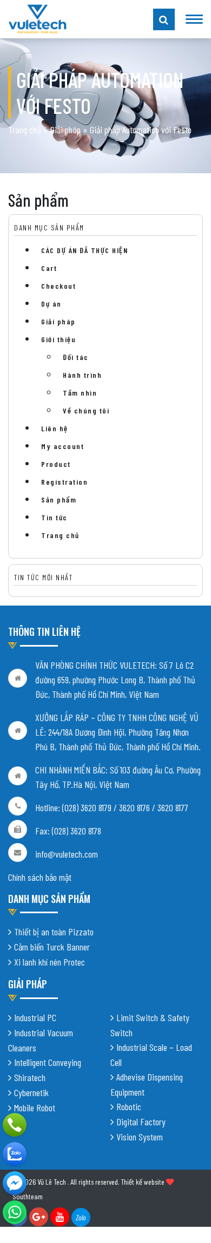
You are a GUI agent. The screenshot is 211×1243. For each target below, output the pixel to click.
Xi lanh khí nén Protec (49, 962)
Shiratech (29, 1077)
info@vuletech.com (66, 854)
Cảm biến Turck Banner (52, 947)
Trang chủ (24, 129)
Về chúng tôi (86, 410)
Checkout (58, 285)
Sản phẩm (58, 499)
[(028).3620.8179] (15, 1125)
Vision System (139, 1137)
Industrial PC (35, 1017)
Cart (49, 268)
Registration (64, 481)
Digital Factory (141, 1121)
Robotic (128, 1106)
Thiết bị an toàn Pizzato (54, 932)
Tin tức (54, 517)
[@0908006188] (15, 1212)
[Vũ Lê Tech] (37, 18)
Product (56, 463)
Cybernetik (31, 1092)
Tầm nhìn (80, 392)
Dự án (51, 303)
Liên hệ (54, 428)
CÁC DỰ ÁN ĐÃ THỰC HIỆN (84, 250)
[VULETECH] (15, 1154)
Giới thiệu (58, 339)
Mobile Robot (34, 1107)
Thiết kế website (142, 1181)
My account (62, 446)
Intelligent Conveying (47, 1062)
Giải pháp (65, 129)
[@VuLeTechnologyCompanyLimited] (15, 1183)
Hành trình (82, 374)
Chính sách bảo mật (39, 877)
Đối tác (76, 357)
